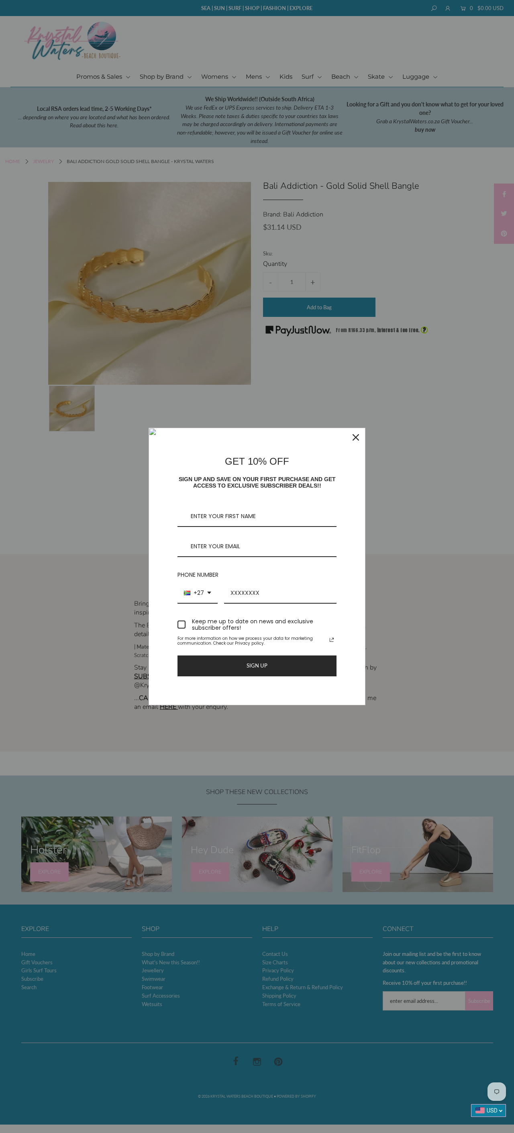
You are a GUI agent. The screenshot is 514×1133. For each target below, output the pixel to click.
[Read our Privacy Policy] (332, 640)
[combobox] (197, 593)
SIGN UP (257, 665)
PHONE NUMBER (197, 575)
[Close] (355, 437)
